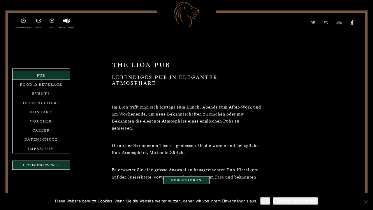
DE (312, 22)
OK (265, 201)
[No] (366, 201)
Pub (41, 75)
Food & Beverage (41, 84)
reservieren (186, 180)
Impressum (41, 148)
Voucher (41, 120)
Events (41, 93)
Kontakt (41, 111)
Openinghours (41, 102)
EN (325, 22)
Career (41, 130)
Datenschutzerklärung (295, 201)
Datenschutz (41, 139)
